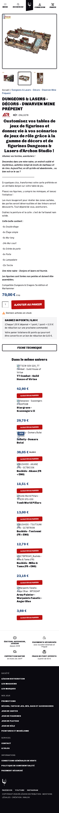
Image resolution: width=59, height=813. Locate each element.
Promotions (8, 701)
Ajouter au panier (28, 304)
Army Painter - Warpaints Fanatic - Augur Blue (29, 598)
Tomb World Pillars (29, 502)
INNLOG (26, 797)
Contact (6, 743)
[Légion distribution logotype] (29, 5)
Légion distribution (13, 679)
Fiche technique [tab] (29, 347)
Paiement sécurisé (12, 770)
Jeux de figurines (11, 716)
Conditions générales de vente (18, 761)
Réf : (15, 115)
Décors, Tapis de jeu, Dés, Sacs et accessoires (27, 706)
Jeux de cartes (9, 711)
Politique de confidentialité (18, 765)
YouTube (19, 790)
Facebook (7, 790)
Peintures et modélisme (15, 731)
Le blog (5, 748)
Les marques (8, 689)
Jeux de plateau (10, 721)
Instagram (32, 790)
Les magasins (9, 684)
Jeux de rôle (8, 726)
